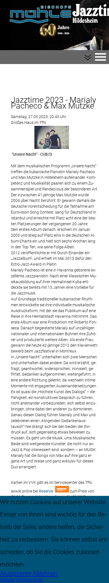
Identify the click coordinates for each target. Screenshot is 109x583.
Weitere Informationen (21, 579)
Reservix (46, 491)
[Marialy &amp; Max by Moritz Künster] (51, 137)
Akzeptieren (15, 573)
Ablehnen (44, 573)
